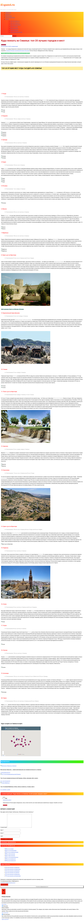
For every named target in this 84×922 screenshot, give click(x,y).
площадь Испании (10, 50)
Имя (1, 830)
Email (2, 833)
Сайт (1, 836)
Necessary (5, 906)
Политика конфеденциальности (7, 882)
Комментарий (3, 827)
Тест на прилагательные (16, 32)
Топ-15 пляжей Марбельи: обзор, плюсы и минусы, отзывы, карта (17, 786)
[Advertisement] (11, 80)
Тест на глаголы (14, 30)
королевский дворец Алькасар (22, 50)
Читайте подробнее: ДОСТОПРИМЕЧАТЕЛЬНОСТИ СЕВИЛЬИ (16, 53)
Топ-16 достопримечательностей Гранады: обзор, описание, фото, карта (19, 778)
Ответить (5, 805)
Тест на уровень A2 (15, 22)
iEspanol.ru (7, 4)
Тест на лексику (14, 28)
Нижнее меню (4, 884)
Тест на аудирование (15, 24)
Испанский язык (10, 17)
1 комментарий (14, 46)
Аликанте (8, 12)
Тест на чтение (14, 26)
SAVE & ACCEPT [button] (5, 919)
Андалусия (3, 44)
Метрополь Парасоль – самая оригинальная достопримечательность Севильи (20, 769)
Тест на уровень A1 (15, 21)
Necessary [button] (4, 904)
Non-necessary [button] (5, 912)
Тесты (7, 19)
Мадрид (7, 14)
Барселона (8, 16)
